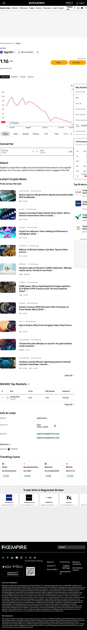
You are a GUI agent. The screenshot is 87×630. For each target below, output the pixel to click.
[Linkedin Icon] (12, 557)
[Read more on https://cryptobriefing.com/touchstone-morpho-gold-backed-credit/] (8, 344)
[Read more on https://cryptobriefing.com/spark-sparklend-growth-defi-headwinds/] (8, 195)
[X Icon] (3, 557)
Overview (5, 77)
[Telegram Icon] (25, 557)
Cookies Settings (66, 567)
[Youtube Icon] (16, 557)
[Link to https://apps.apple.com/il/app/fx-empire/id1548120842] (7, 567)
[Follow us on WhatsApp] (78, 8)
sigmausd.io (42, 418)
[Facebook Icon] (7, 557)
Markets (14, 77)
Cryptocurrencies (6, 43)
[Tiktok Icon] (35, 557)
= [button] (36, 151)
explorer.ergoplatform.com (48, 434)
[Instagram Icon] (21, 557)
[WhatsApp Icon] (30, 557)
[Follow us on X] (74, 8)
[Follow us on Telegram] (85, 8)
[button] (3, 3)
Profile (22, 77)
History (31, 77)
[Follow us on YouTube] (82, 8)
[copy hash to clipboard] (55, 425)
